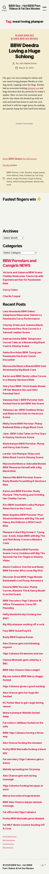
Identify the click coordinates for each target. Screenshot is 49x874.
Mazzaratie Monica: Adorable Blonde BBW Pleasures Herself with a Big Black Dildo (24, 467)
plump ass (39, 181)
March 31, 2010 (26, 68)
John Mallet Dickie (27, 63)
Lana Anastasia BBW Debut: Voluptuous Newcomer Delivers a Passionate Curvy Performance (22, 315)
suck (9, 184)
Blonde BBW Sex (24, 35)
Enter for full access (20, 158)
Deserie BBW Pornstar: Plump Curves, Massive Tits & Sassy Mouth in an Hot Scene (24, 591)
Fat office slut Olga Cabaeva (19, 812)
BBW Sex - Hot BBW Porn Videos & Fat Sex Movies (24, 7)
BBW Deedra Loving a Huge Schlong (24, 50)
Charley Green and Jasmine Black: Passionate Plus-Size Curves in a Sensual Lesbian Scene (23, 329)
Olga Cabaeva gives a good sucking (24, 686)
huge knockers (20, 178)
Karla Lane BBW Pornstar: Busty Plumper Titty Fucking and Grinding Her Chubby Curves (23, 495)
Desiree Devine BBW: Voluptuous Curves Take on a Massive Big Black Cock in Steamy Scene (24, 342)
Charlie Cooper (12, 296)
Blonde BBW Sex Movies (24, 38)
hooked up (29, 175)
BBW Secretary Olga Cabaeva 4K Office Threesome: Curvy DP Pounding (22, 604)
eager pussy (39, 172)
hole (21, 175)
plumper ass (33, 88)
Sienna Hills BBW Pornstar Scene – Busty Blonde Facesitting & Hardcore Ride (24, 481)
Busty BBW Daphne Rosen (18, 637)
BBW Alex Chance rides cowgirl (21, 669)
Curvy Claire (10, 289)
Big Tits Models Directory (10, 836)
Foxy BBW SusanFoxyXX (17, 630)
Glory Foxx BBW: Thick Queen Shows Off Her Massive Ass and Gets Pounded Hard (24, 390)
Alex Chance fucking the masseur (22, 742)
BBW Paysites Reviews (9, 840)
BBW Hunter (12, 172)
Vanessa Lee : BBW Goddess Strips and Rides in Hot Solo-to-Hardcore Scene (23, 413)
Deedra (6, 165)
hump (9, 181)
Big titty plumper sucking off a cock (23, 624)
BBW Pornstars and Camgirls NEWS (19, 263)
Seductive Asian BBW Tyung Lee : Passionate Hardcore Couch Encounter (22, 356)
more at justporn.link (8, 844)
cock (21, 172)
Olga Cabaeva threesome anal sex (23, 653)
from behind (12, 175)
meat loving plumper (23, 181)
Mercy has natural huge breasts (21, 795)
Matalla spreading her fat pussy (21, 769)
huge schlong (34, 178)
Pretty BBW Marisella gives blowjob (23, 818)
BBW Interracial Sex (8, 847)
